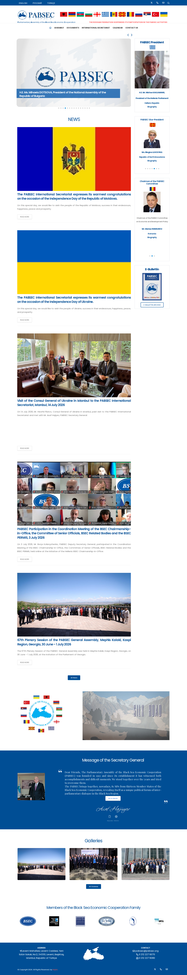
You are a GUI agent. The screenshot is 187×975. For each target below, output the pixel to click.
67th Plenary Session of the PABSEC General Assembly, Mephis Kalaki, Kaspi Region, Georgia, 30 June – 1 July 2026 (74, 642)
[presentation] (128, 35)
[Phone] (157, 3)
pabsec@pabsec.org (147, 950)
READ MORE (24, 217)
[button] (64, 14)
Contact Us (131, 27)
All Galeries (93, 886)
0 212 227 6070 (147, 954)
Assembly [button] (59, 27)
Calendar (118, 27)
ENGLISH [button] (23, 3)
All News (74, 678)
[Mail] (163, 3)
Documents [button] (73, 27)
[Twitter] (151, 3)
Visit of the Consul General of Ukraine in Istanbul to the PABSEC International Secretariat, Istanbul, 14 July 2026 (74, 402)
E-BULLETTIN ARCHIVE (152, 305)
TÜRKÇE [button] (51, 3)
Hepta (55, 969)
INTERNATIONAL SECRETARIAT (96, 27)
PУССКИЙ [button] (37, 3)
